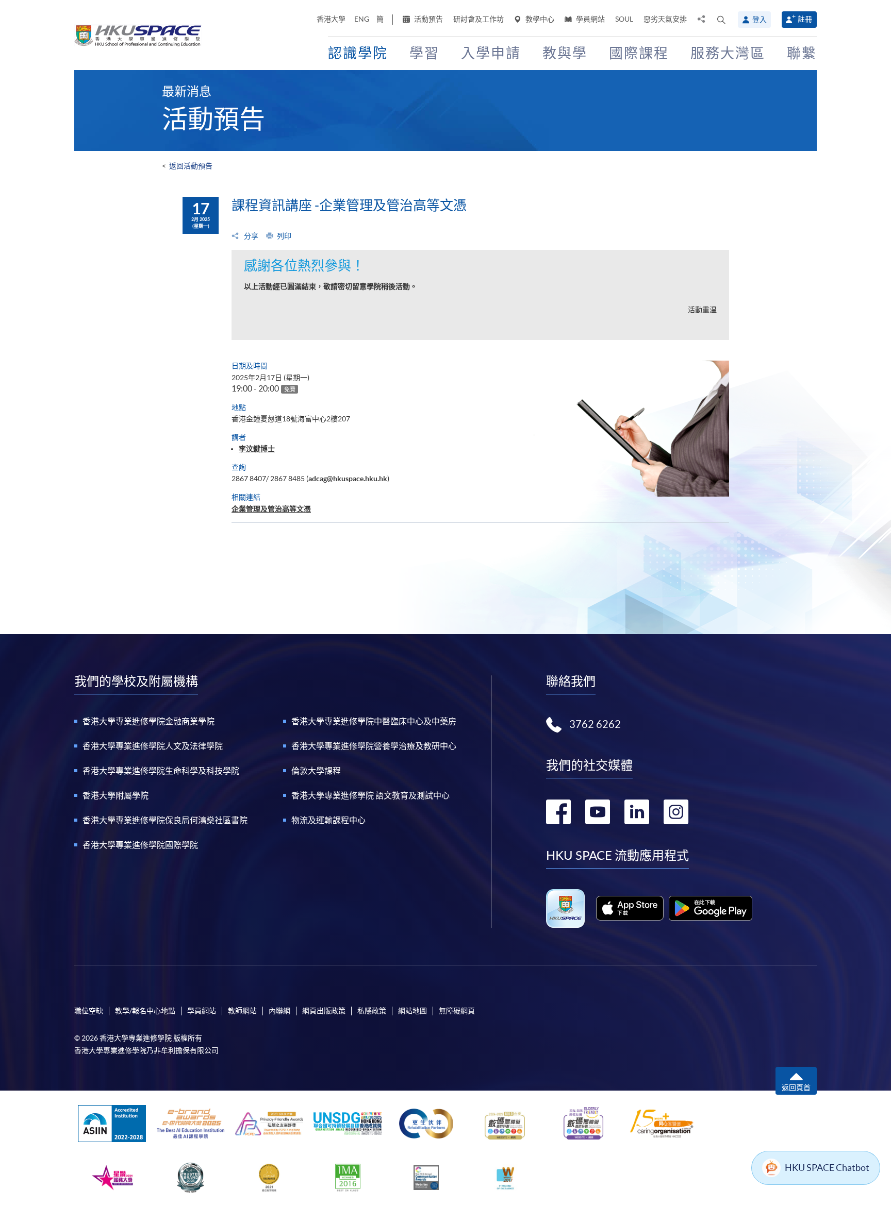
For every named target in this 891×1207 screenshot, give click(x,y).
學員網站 (589, 19)
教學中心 (539, 19)
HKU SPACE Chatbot (827, 1167)
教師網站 (242, 1011)
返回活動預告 (190, 166)
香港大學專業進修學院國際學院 (140, 844)
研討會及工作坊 (478, 19)
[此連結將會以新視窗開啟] (630, 908)
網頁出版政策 (323, 1011)
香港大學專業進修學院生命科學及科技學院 (160, 770)
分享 (250, 236)
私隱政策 (371, 1011)
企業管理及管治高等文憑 (271, 509)
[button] (721, 19)
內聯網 (279, 1011)
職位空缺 (88, 1011)
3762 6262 (595, 724)
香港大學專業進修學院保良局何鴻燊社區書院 (165, 820)
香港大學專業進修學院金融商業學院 (148, 721)
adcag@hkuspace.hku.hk (347, 478)
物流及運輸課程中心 (328, 820)
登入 (759, 19)
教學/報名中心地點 (145, 1011)
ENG (361, 19)
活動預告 (427, 19)
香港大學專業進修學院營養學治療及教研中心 (373, 746)
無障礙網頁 (457, 1011)
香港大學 (331, 19)
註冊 (805, 19)
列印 (284, 236)
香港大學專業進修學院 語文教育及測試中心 (370, 795)
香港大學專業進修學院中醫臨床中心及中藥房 (373, 721)
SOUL (624, 19)
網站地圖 (412, 1011)
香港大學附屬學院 (115, 795)
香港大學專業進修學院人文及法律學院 (152, 746)
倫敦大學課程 (316, 770)
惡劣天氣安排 (665, 19)
